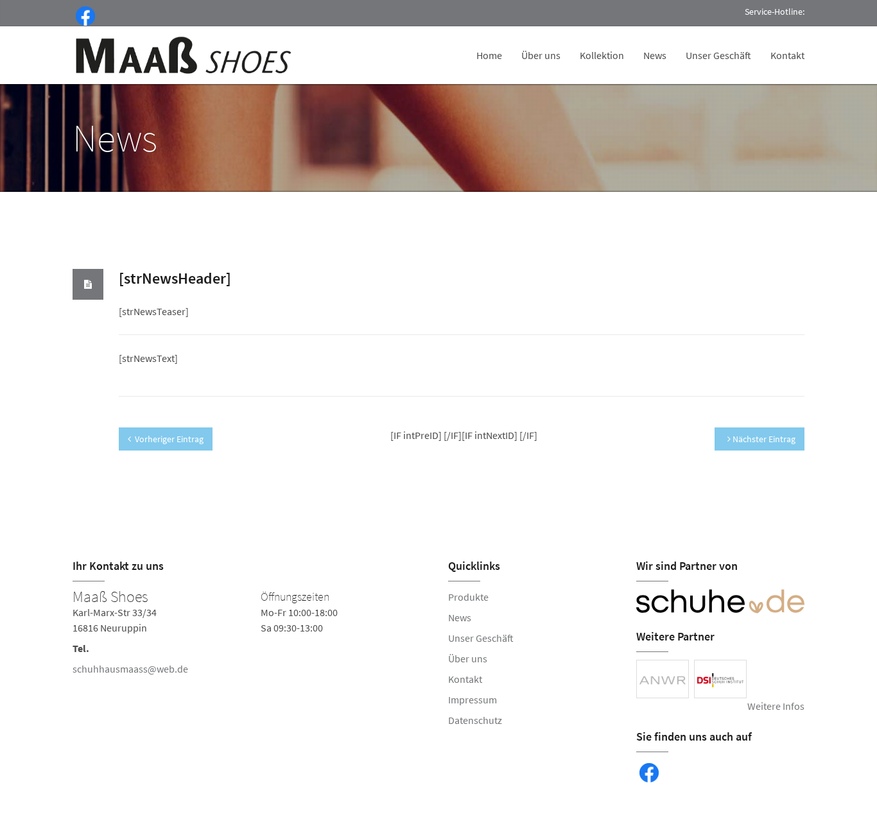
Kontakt (787, 55)
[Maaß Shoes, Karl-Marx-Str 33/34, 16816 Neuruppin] (250, 635)
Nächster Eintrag (763, 439)
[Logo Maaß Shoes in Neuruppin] (185, 55)
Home (489, 55)
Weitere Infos (775, 706)
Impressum (472, 699)
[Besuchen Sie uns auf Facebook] (83, 14)
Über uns (540, 55)
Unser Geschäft (718, 55)
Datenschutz (475, 720)
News (654, 55)
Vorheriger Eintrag (169, 439)
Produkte (468, 596)
